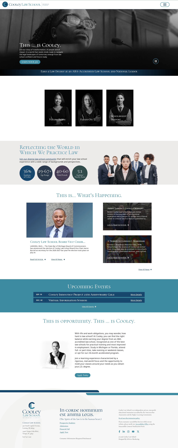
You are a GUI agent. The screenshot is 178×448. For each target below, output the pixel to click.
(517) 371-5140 (27, 437)
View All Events (88, 306)
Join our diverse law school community (38, 158)
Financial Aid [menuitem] (65, 429)
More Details (136, 294)
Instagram (128, 431)
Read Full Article (37, 259)
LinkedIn (124, 431)
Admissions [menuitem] (64, 426)
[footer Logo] (32, 410)
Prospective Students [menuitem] (67, 423)
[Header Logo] (25, 5)
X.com (138, 431)
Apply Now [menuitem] (64, 432)
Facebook (119, 431)
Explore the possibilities (58, 108)
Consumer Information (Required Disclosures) (75, 438)
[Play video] (156, 61)
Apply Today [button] (82, 375)
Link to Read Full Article (117, 225)
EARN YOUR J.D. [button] (30, 62)
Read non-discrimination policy (129, 418)
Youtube (133, 431)
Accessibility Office (142, 424)
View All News (57, 259)
